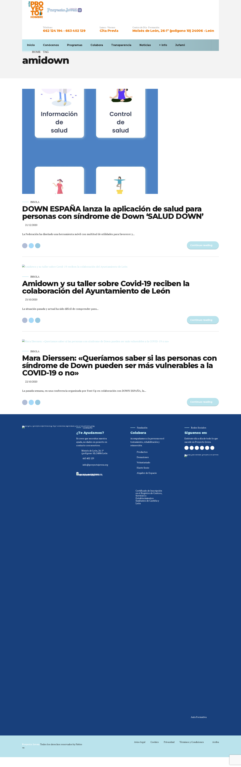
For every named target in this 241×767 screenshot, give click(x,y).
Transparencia (121, 45)
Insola (34, 202)
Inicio (31, 45)
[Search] (213, 45)
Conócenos (51, 45)
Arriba (215, 742)
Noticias (145, 45)
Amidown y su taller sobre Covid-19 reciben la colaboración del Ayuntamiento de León (105, 287)
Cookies (155, 742)
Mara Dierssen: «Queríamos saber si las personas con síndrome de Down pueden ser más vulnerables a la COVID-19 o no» (119, 365)
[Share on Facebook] (24, 245)
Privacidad (169, 742)
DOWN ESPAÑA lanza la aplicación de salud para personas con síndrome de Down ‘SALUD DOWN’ (112, 212)
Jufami (180, 45)
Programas (74, 45)
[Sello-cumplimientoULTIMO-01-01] (89, 595)
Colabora (96, 45)
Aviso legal (139, 742)
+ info (163, 45)
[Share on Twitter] (31, 245)
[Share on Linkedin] (37, 245)
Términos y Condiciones (192, 742)
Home (36, 52)
